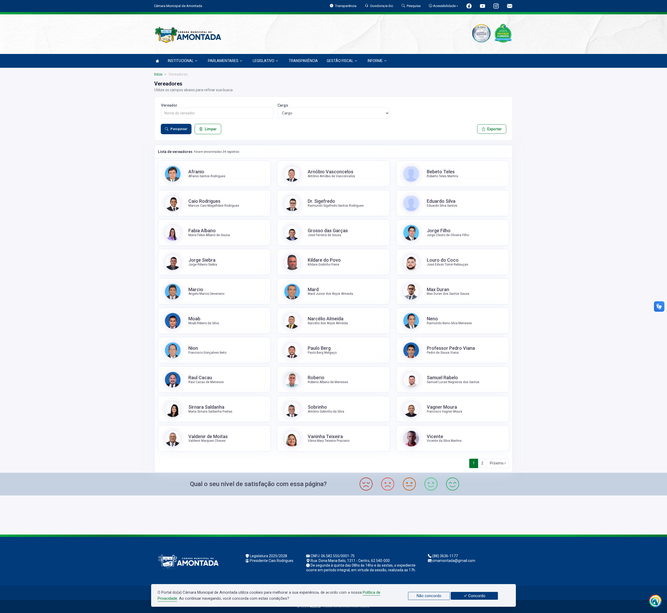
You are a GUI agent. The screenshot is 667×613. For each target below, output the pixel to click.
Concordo (476, 595)
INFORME (375, 61)
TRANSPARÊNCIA (303, 61)
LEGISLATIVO (263, 61)
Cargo (282, 105)
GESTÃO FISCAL (340, 61)
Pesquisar (178, 129)
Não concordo (429, 595)
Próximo (497, 463)
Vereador (169, 105)
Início (158, 74)
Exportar (494, 129)
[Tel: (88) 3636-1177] (333, 514)
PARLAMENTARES (223, 61)
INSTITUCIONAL (181, 61)
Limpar (211, 129)
